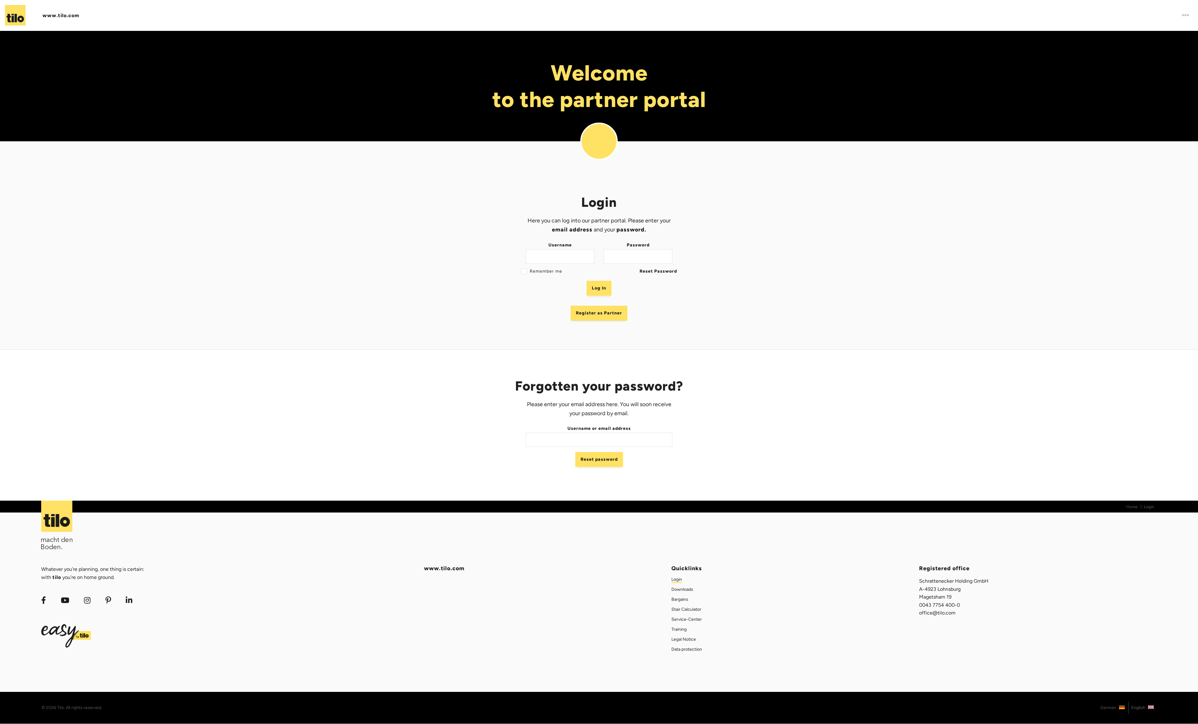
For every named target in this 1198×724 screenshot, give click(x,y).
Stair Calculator (686, 609)
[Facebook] (43, 600)
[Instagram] (87, 600)
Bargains (679, 599)
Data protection (686, 649)
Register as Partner (599, 313)
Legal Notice (683, 639)
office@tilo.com (937, 613)
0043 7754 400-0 (939, 605)
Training (679, 629)
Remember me (546, 271)
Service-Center (686, 619)
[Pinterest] (108, 600)
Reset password (599, 459)
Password (638, 245)
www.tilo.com (60, 15)
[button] (1185, 15)
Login (676, 579)
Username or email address (599, 428)
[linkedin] (129, 600)
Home (1131, 507)
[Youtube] (65, 600)
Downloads (682, 589)
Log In (599, 288)
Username (560, 245)
